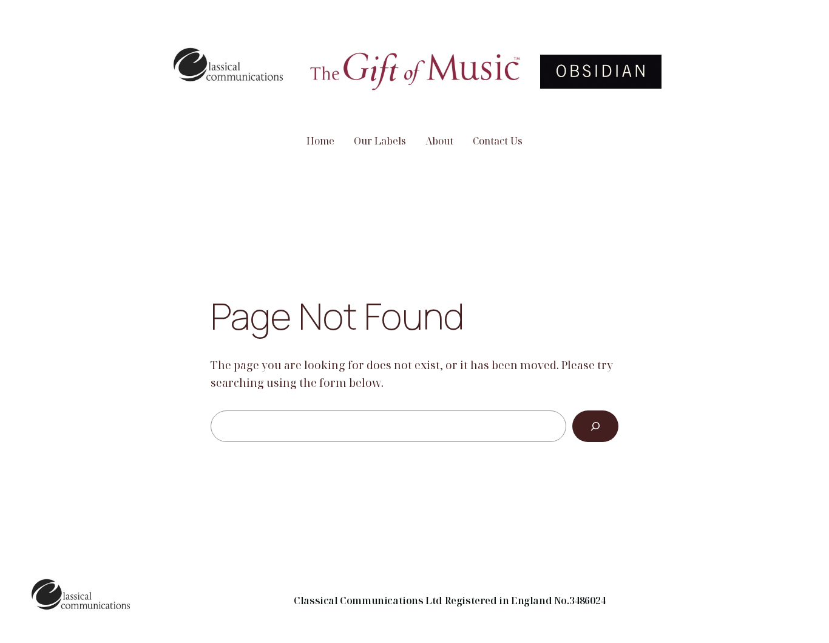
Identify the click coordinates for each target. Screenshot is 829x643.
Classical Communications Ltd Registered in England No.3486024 (450, 600)
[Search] (595, 426)
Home (320, 141)
